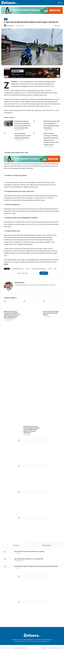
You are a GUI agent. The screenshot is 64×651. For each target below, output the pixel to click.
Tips (55, 268)
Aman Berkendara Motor (17, 268)
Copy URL (43, 273)
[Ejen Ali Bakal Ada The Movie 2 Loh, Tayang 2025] (8, 561)
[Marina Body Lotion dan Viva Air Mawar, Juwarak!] (8, 554)
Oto (6, 19)
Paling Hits (16, 545)
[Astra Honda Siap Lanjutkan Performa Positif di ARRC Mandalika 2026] (8, 135)
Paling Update (46, 545)
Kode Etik (49, 648)
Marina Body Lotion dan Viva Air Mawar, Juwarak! (29, 551)
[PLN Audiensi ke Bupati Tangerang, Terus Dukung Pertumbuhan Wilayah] (8, 568)
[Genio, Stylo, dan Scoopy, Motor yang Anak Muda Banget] (51, 305)
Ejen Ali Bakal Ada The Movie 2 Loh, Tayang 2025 (28, 559)
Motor (50, 268)
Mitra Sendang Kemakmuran (39, 268)
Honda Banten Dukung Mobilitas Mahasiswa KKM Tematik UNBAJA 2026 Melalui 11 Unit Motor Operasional (31, 430)
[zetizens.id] (9, 2)
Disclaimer (56, 648)
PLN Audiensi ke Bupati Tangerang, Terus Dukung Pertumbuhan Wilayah (36, 566)
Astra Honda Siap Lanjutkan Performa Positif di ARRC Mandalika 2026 (22, 136)
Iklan (61, 648)
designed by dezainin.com (20, 648)
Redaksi (44, 648)
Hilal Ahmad (10, 25)
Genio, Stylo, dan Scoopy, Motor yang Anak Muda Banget (51, 313)
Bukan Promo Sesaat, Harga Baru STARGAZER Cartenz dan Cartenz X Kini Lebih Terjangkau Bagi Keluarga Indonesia (12, 315)
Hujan (27, 268)
